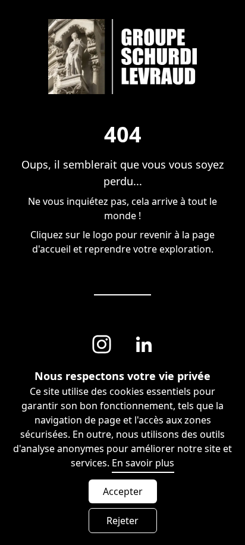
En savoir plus (143, 462)
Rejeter (122, 520)
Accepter (123, 491)
